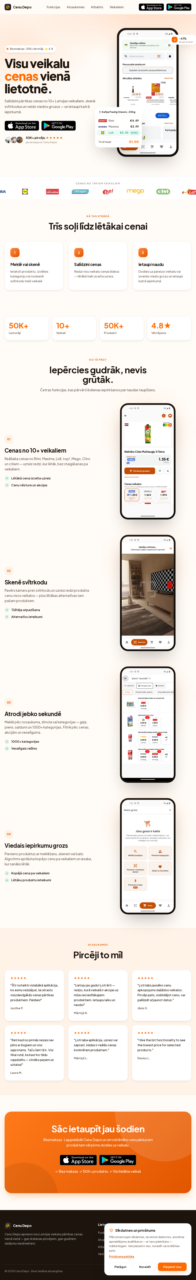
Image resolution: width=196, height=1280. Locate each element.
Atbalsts (97, 7)
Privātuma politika (121, 1256)
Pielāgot (120, 1267)
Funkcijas (53, 7)
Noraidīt (145, 1267)
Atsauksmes (76, 7)
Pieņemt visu (172, 1267)
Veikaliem (117, 7)
